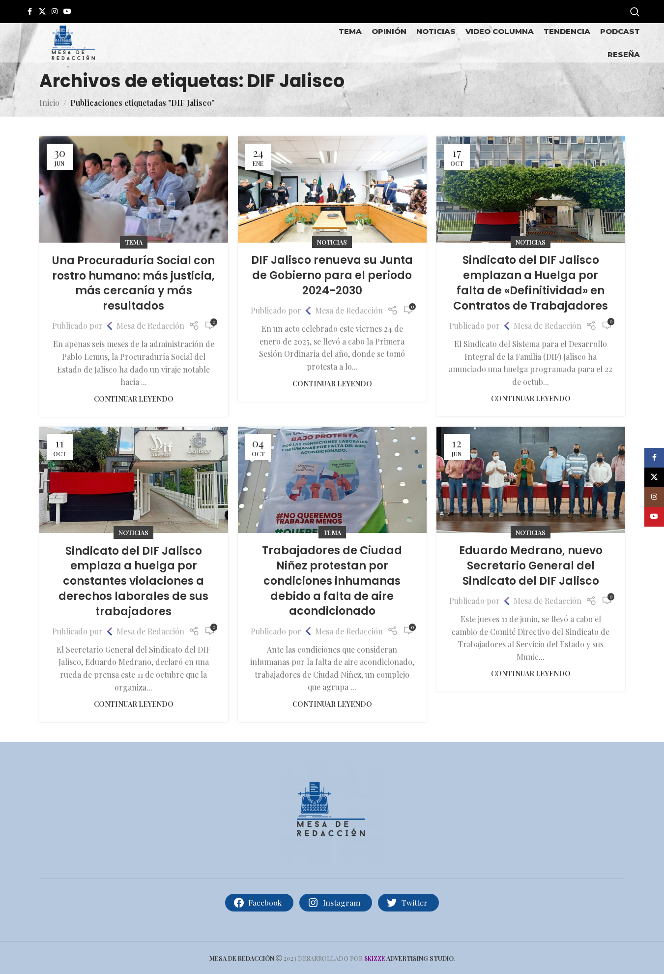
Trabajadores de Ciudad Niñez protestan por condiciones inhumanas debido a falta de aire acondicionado (332, 581)
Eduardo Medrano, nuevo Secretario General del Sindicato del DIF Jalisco (531, 566)
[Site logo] (73, 41)
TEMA (134, 242)
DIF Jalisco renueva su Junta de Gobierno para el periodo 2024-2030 (332, 275)
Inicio (49, 102)
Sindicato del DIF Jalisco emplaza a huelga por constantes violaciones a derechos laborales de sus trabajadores (133, 581)
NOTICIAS (332, 242)
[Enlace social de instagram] (54, 11)
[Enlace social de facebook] (30, 11)
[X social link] (42, 11)
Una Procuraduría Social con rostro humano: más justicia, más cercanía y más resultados (133, 283)
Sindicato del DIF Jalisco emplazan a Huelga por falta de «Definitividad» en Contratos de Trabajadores (530, 282)
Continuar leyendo (133, 399)
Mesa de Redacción (150, 325)
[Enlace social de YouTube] (67, 11)
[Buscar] (635, 12)
